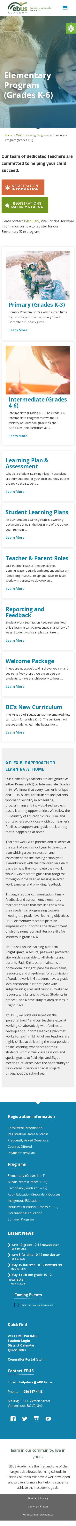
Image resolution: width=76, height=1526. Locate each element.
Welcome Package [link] (30, 661)
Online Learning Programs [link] (32, 135)
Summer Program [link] (21, 1219)
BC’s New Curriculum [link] (34, 707)
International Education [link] (25, 1213)
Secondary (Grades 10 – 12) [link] (27, 1188)
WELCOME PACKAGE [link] (23, 1336)
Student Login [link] (19, 1341)
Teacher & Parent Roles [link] (37, 558)
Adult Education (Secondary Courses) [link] (34, 1194)
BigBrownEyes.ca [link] (44, 1514)
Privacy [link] (44, 1498)
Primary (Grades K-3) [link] (37, 305)
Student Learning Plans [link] (37, 512)
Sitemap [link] (32, 1498)
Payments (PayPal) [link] (21, 1153)
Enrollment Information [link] (25, 1128)
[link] (71, 28)
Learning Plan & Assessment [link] (27, 463)
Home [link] (9, 135)
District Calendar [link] (21, 1345)
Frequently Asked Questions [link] (28, 1140)
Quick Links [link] (17, 1350)
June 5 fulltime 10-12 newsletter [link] (35, 1254)
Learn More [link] (18, 330)
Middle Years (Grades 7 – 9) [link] (27, 1182)
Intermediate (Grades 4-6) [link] (38, 402)
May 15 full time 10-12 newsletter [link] (36, 1265)
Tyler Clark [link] (31, 221)
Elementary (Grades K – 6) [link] (26, 1175)
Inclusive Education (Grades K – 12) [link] (33, 1207)
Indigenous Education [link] (24, 1200)
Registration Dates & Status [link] (28, 1134)
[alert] (41, 1305)
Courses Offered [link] (20, 1146)
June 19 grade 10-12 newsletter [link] (35, 1245)
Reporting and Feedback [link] (25, 612)
